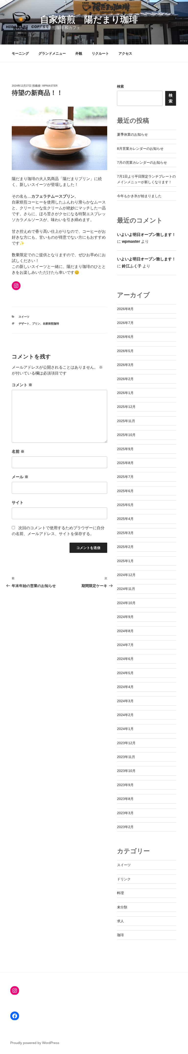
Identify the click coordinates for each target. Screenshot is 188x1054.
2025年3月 (125, 533)
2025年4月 (125, 519)
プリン (36, 323)
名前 (18, 451)
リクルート (100, 53)
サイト (18, 502)
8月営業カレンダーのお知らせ (140, 149)
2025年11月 (126, 421)
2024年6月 (125, 659)
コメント (22, 385)
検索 (120, 86)
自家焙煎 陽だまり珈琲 (89, 19)
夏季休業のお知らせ (132, 134)
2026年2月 (125, 379)
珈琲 (120, 935)
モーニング (20, 53)
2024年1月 (125, 729)
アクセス (125, 53)
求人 (120, 921)
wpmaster (50, 85)
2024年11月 (126, 589)
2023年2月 (125, 827)
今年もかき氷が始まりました (139, 196)
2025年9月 (125, 449)
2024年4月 (125, 687)
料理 (120, 893)
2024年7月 (125, 645)
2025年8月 (125, 463)
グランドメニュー (52, 53)
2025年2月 (125, 547)
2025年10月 (126, 435)
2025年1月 (125, 561)
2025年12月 (126, 407)
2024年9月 (125, 617)
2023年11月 (126, 757)
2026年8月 (125, 309)
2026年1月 (125, 393)
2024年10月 (126, 603)
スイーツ (24, 316)
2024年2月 (125, 715)
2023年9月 (125, 785)
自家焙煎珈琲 (51, 323)
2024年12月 (126, 575)
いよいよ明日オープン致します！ (146, 235)
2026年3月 (125, 365)
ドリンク (124, 879)
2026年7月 (125, 323)
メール (20, 477)
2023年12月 (126, 743)
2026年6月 (125, 337)
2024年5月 (125, 673)
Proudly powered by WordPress (34, 1043)
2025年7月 (125, 477)
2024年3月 (125, 701)
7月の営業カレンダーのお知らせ (142, 162)
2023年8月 (125, 799)
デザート (24, 323)
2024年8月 (125, 631)
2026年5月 (125, 351)
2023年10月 (126, 771)
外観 (78, 53)
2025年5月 (125, 505)
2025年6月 (125, 491)
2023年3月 (125, 813)
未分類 (122, 907)
